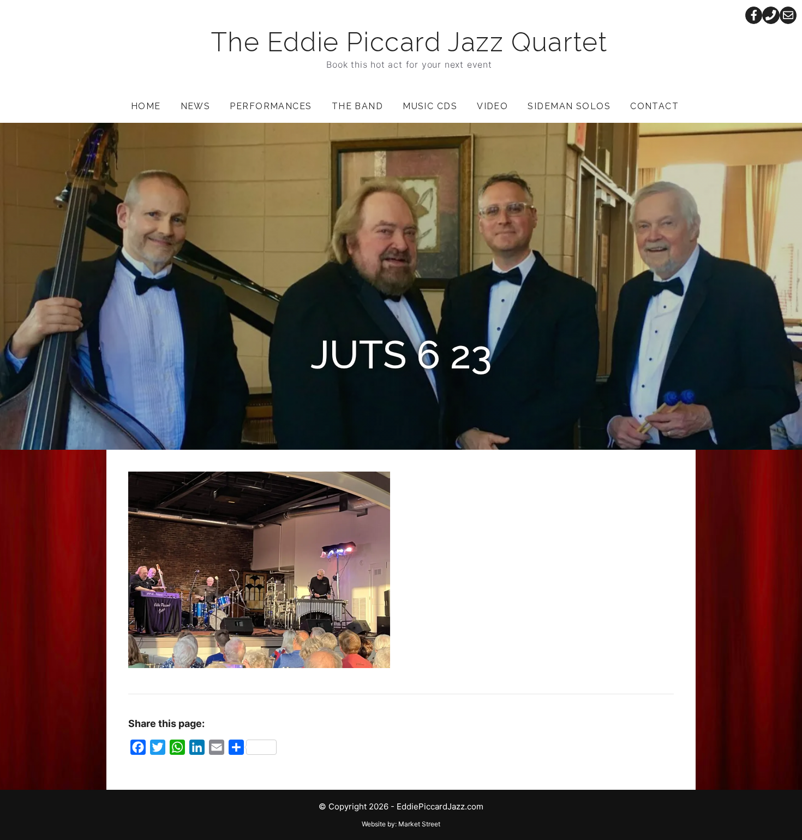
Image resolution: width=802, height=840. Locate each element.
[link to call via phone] (771, 15)
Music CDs (430, 106)
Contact (654, 106)
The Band (358, 106)
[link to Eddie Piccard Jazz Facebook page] (754, 15)
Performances (271, 106)
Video (492, 106)
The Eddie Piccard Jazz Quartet (409, 42)
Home (146, 106)
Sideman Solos (569, 106)
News (196, 106)
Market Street (419, 824)
